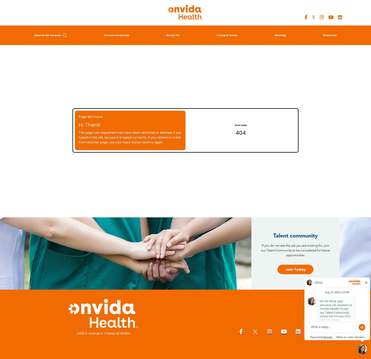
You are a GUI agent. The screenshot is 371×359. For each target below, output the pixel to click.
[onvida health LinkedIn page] (340, 17)
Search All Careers (47, 35)
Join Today (295, 269)
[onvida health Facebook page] (306, 17)
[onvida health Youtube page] (331, 17)
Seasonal (330, 35)
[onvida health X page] (313, 17)
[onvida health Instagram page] (322, 17)
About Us (173, 35)
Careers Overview (116, 35)
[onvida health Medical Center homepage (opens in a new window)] (103, 314)
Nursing (280, 35)
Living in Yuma (227, 35)
